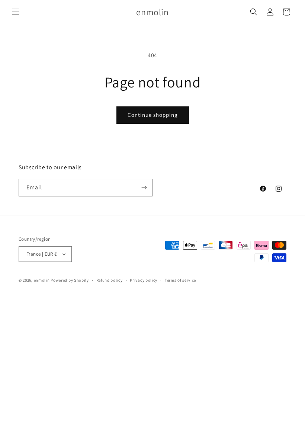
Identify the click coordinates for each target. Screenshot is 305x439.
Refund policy (109, 280)
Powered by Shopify (70, 280)
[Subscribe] (144, 187)
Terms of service (180, 280)
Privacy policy (143, 280)
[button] (15, 12)
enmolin (42, 280)
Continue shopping (153, 114)
